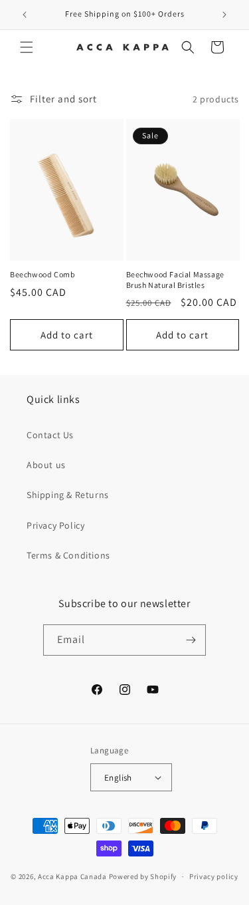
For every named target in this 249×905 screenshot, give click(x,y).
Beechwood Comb (42, 274)
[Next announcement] (224, 14)
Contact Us (50, 435)
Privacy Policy (55, 525)
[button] (26, 47)
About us (46, 465)
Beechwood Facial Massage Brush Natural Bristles (175, 279)
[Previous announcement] (24, 14)
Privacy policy (213, 876)
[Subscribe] (190, 640)
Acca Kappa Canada (72, 876)
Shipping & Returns (68, 495)
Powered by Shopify (143, 876)
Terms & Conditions (68, 555)
